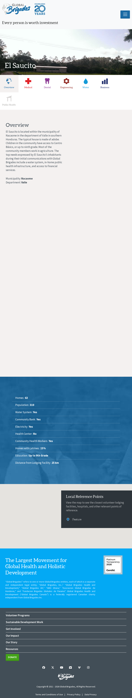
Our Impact (12, 635)
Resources (12, 649)
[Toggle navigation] (125, 14)
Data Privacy (91, 694)
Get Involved (13, 629)
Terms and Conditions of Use (49, 694)
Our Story (11, 642)
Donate (12, 657)
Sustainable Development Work (24, 622)
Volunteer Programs (18, 615)
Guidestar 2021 (113, 564)
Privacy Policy (73, 694)
